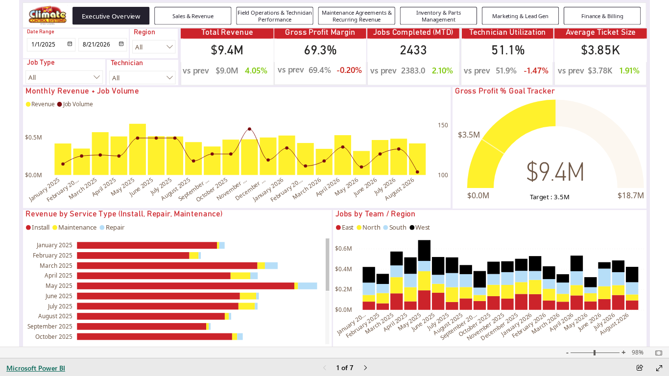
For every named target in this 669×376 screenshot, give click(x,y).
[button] (110, 15)
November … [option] (231, 189)
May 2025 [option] (122, 187)
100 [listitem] (443, 175)
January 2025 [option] (44, 189)
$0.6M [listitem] (343, 248)
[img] (47, 15)
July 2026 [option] (384, 186)
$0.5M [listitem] (33, 137)
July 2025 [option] (160, 186)
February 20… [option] (62, 190)
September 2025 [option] (49, 326)
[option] (62, 159)
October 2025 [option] (211, 190)
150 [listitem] (443, 125)
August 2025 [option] (175, 189)
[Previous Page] (324, 368)
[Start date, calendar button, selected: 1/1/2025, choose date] (69, 45)
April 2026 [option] (327, 187)
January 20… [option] (351, 323)
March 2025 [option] (82, 188)
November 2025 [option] (485, 327)
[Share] (640, 368)
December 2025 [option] (499, 327)
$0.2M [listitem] (343, 289)
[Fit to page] (656, 353)
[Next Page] (365, 368)
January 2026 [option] (268, 189)
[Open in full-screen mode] (659, 368)
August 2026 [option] (399, 189)
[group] (357, 16)
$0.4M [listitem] (343, 269)
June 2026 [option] (365, 187)
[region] (334, 173)
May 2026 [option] (346, 187)
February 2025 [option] (52, 255)
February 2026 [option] (529, 325)
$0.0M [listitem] (33, 175)
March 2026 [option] (306, 188)
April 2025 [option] (103, 187)
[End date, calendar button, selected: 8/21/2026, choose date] (121, 45)
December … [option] (249, 189)
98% (638, 352)
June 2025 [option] (141, 187)
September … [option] (193, 189)
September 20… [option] (458, 326)
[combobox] (154, 47)
